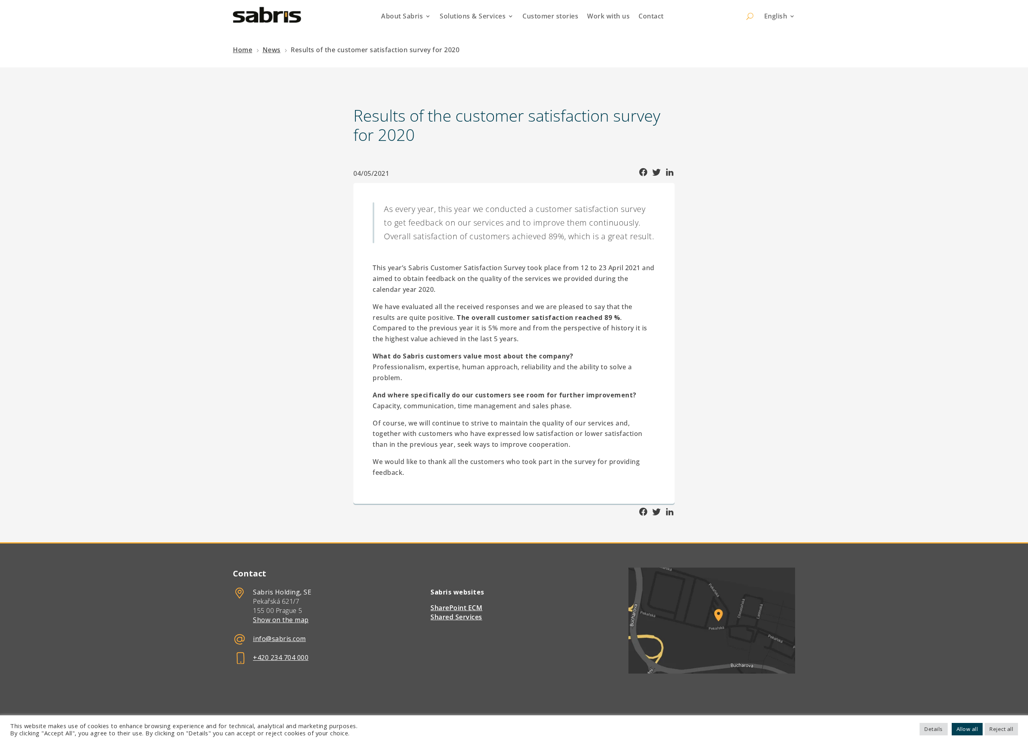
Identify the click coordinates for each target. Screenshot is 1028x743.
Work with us (608, 16)
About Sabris (402, 16)
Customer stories (550, 16)
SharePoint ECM (456, 607)
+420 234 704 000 (280, 657)
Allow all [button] (967, 729)
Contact (651, 16)
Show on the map (281, 619)
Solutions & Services (473, 16)
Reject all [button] (1001, 729)
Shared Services (456, 617)
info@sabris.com (279, 638)
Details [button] (933, 729)
